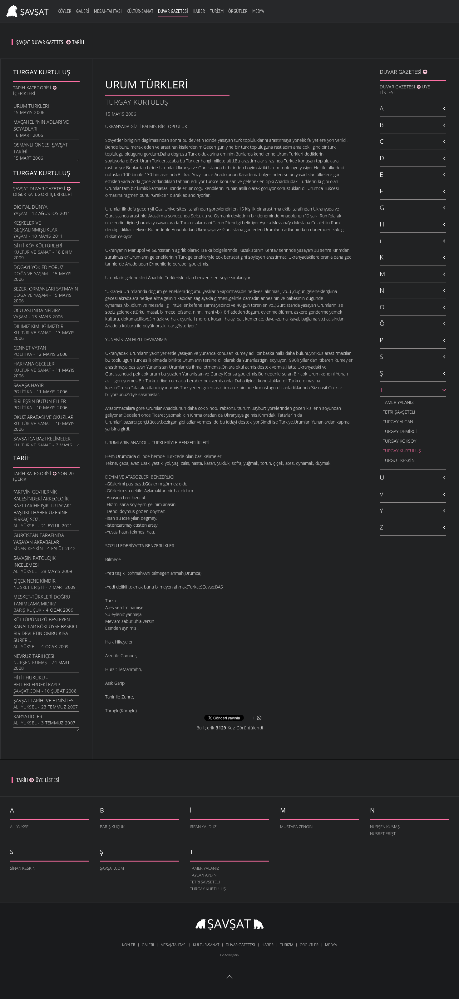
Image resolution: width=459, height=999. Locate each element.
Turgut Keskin (399, 460)
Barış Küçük (27, 610)
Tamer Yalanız (398, 402)
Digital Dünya (30, 207)
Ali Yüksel (25, 526)
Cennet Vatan (29, 348)
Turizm (217, 11)
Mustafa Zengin (296, 826)
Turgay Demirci (400, 431)
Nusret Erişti (28, 587)
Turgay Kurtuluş (136, 102)
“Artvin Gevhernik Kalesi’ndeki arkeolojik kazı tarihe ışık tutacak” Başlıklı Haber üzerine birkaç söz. (42, 505)
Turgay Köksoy (399, 441)
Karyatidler (27, 716)
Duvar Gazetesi (173, 11)
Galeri (82, 11)
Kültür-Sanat (139, 11)
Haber (199, 11)
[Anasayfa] (26, 10)
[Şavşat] (230, 925)
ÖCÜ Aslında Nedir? (36, 310)
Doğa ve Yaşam (30, 273)
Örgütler (238, 11)
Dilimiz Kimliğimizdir (38, 326)
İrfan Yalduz (203, 826)
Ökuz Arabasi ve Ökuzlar (43, 417)
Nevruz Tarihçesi (33, 656)
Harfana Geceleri (34, 363)
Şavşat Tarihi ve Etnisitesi (44, 700)
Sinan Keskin (28, 548)
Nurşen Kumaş (30, 662)
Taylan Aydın (203, 875)
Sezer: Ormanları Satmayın (45, 289)
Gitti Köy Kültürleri (37, 245)
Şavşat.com (26, 691)
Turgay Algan (398, 422)
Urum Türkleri (31, 106)
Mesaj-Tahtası (108, 11)
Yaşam (20, 213)
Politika (22, 354)
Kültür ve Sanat (32, 252)
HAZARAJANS (229, 954)
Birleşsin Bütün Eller (39, 401)
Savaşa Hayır (28, 385)
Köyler (64, 11)
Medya (258, 11)
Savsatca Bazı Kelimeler (42, 438)
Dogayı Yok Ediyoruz (38, 267)
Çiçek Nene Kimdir (34, 581)
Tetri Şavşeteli (399, 412)
